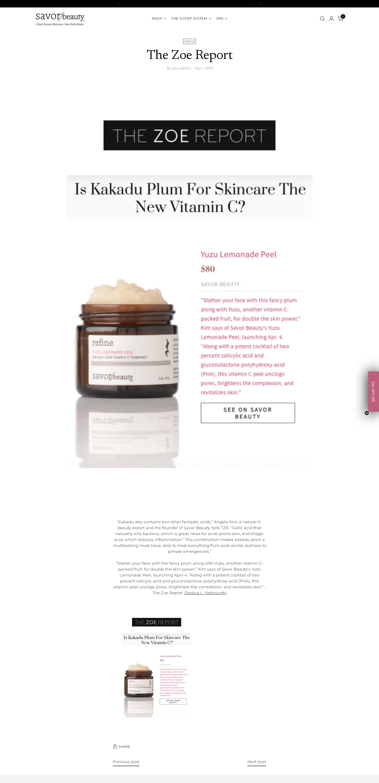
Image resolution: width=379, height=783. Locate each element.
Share (124, 746)
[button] (373, 391)
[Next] (261, 3)
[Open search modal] (322, 18)
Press (189, 41)
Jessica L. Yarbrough (205, 592)
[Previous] (118, 3)
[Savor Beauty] (60, 18)
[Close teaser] (367, 413)
